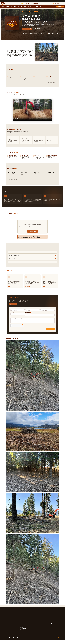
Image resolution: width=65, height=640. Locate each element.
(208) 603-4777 (37, 28)
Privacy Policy (8, 628)
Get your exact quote (32, 231)
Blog (33, 6)
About (11, 6)
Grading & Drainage (23, 628)
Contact (41, 6)
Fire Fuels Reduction (23, 618)
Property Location (13, 312)
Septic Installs (22, 627)
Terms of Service (8, 629)
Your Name (12, 308)
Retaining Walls (22, 629)
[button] (60, 6)
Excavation (21, 624)
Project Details (12, 317)
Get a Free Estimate (26, 28)
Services (2, 6)
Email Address (42, 308)
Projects (7, 6)
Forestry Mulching (22, 617)
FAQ (30, 6)
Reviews (15, 6)
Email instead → (21, 304)
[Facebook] (64, 3)
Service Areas (20, 6)
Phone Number (28, 308)
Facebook (35, 624)
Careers (37, 6)
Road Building (22, 626)
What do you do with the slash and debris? (15, 255)
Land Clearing (22, 619)
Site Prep (21, 625)
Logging (21, 623)
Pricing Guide (26, 6)
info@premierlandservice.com (38, 623)
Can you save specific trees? (13, 258)
